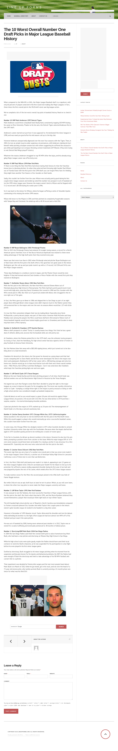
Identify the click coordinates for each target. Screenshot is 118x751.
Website (52, 673)
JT (16, 43)
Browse (55, 16)
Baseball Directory (21, 16)
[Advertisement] (82, 7)
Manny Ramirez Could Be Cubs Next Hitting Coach (95, 116)
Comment (6, 681)
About (33, 16)
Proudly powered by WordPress (15, 735)
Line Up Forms (24, 7)
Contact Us (43, 16)
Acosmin (38, 735)
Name (6, 673)
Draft (24, 43)
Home (9, 16)
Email (29, 673)
